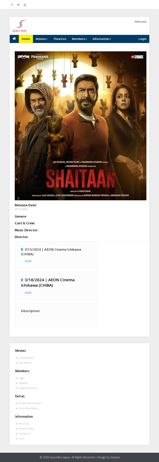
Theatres (59, 38)
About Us (24, 423)
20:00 (28, 261)
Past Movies (25, 362)
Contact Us (25, 433)
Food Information (28, 408)
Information (101, 38)
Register (23, 383)
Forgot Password (28, 388)
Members (78, 38)
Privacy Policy (26, 428)
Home (26, 38)
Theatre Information (30, 403)
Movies (41, 38)
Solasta (115, 457)
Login (142, 38)
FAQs (21, 438)
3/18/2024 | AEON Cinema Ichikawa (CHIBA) (48, 282)
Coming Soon (26, 357)
